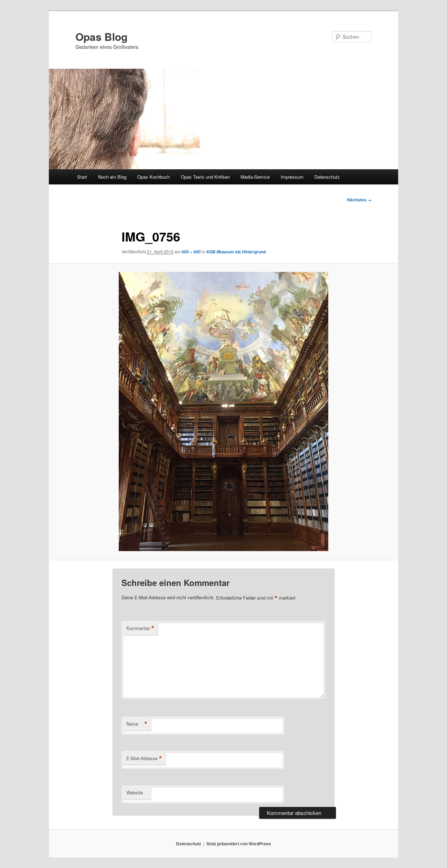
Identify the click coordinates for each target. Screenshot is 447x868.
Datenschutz (327, 176)
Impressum (292, 176)
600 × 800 (191, 251)
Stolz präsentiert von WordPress (238, 843)
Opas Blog (101, 36)
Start (82, 176)
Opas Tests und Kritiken (205, 176)
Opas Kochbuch (153, 176)
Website (134, 792)
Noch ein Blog (112, 176)
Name (136, 723)
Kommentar (140, 628)
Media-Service (255, 176)
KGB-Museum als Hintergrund (236, 251)
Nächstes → (359, 199)
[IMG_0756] (223, 411)
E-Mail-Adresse (144, 758)
